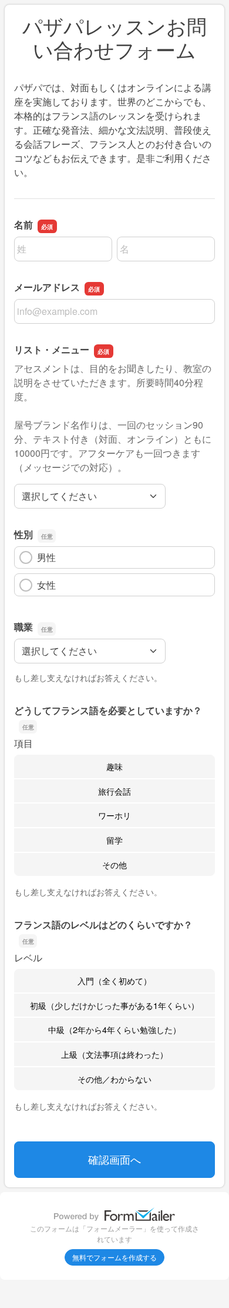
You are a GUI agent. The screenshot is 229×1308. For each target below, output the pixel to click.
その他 (114, 864)
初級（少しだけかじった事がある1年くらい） (114, 1005)
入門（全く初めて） (114, 980)
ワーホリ (114, 815)
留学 (114, 840)
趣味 (114, 766)
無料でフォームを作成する (114, 1257)
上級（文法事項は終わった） (114, 1054)
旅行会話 (114, 791)
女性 (46, 585)
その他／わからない (114, 1079)
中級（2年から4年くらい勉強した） (114, 1029)
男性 (46, 557)
